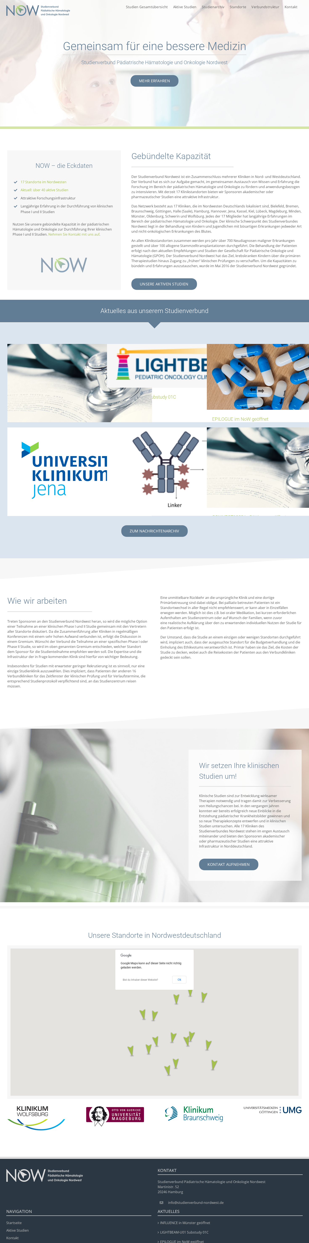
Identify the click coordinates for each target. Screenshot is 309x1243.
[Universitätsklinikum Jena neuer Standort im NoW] (79, 470)
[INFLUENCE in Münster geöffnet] (79, 384)
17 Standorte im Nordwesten (43, 182)
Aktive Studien (17, 1230)
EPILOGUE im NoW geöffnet (240, 419)
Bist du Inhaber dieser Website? (140, 979)
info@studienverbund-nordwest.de (196, 1202)
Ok (179, 979)
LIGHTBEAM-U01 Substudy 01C (184, 1232)
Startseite (14, 1222)
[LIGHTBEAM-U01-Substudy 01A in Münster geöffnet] (179, 468)
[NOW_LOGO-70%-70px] (64, 259)
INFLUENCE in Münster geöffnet (185, 1222)
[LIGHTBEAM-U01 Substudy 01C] (179, 366)
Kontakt (12, 1238)
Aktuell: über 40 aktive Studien (44, 190)
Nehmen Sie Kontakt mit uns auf (73, 234)
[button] (154, 1016)
